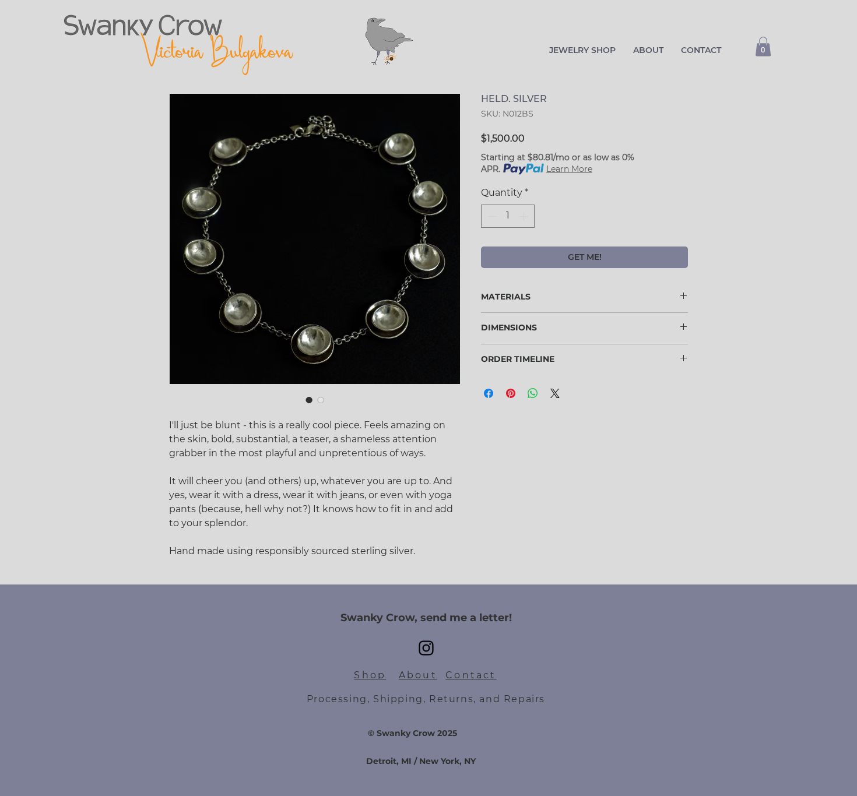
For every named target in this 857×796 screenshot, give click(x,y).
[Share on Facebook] (489, 393)
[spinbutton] (508, 216)
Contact (470, 675)
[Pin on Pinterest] (511, 393)
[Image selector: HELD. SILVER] (309, 400)
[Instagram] (426, 648)
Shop (370, 675)
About (418, 675)
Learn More (569, 169)
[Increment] (525, 216)
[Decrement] (491, 216)
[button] (582, 50)
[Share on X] (555, 393)
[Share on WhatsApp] (533, 393)
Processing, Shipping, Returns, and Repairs (426, 699)
